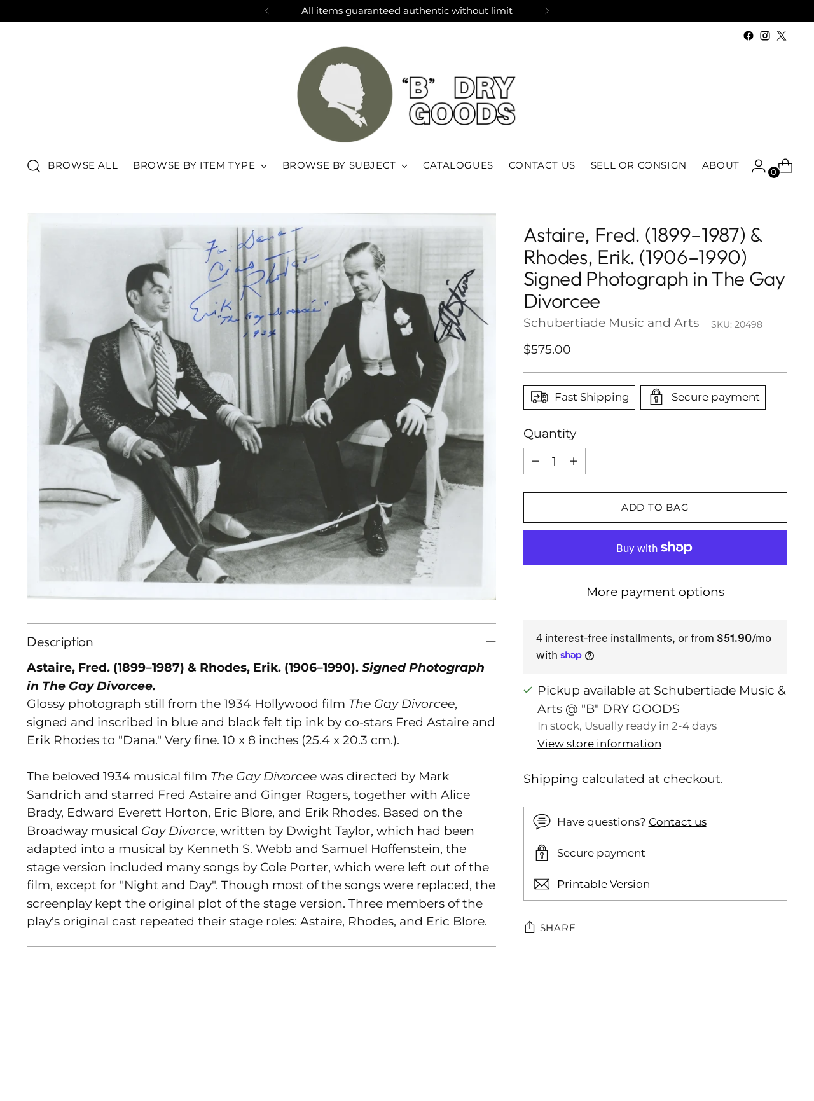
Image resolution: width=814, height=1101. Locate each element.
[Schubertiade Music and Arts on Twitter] (781, 35)
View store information (599, 743)
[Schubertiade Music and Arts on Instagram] (765, 35)
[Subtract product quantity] (535, 461)
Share (558, 928)
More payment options (655, 592)
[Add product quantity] (573, 461)
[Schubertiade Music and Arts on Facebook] (748, 35)
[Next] (547, 11)
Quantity (549, 433)
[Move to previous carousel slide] (747, 1058)
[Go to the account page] (753, 166)
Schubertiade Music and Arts (611, 322)
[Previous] (267, 11)
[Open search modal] (33, 166)
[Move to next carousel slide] (776, 1057)
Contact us (678, 821)
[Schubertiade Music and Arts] (407, 94)
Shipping (551, 779)
